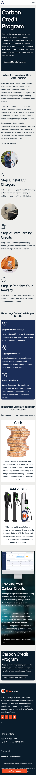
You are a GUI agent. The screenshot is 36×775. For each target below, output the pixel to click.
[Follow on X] (6, 717)
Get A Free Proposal (13, 771)
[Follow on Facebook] (14, 717)
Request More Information (15, 62)
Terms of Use (12, 768)
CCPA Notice (24, 768)
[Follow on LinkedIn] (2, 717)
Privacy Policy (4, 768)
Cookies (18, 768)
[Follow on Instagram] (10, 717)
